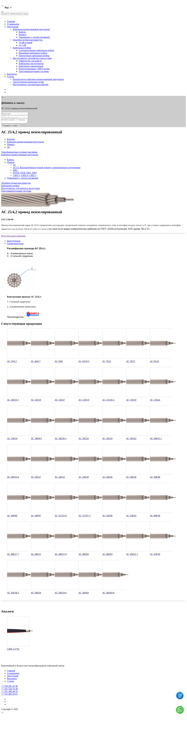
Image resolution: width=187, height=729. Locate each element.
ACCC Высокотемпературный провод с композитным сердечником (46, 167)
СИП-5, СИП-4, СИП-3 (24, 175)
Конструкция (13, 241)
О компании (13, 24)
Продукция (12, 26)
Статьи (10, 76)
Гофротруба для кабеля (30, 61)
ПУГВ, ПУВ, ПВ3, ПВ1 (25, 173)
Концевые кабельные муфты (33, 53)
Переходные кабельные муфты (34, 55)
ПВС (15, 170)
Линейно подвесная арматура (27, 40)
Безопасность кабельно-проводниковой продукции (38, 79)
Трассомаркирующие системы (34, 71)
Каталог (11, 139)
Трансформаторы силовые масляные (19, 152)
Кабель (22, 32)
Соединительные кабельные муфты (36, 50)
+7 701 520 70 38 (9, 689)
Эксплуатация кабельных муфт (28, 82)
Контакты (12, 74)
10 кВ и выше (25, 42)
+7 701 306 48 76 (9, 691)
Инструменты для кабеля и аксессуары (32, 58)
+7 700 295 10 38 (9, 686)
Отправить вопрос (10, 125)
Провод (22, 34)
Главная (11, 21)
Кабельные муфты (22, 47)
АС (8, 147)
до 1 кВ (22, 45)
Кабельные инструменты (31, 63)
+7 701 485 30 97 (9, 694)
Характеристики (15, 243)
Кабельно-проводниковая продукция (31, 29)
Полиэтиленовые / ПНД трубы (34, 69)
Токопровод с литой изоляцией (34, 37)
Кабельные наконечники (31, 66)
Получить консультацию (13, 236)
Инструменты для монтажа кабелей (30, 84)
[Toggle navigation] (2, 5)
